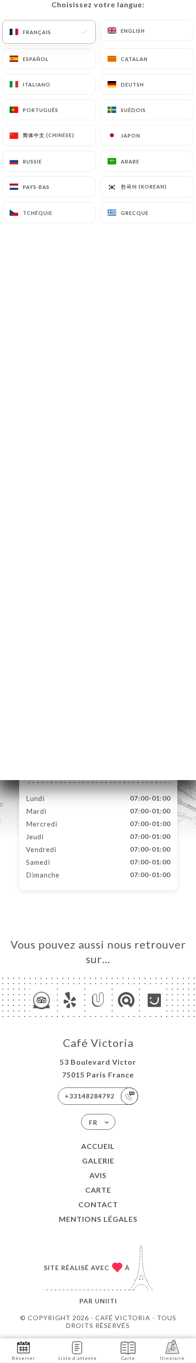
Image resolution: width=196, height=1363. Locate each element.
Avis (98, 1175)
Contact (98, 1204)
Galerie (98, 1160)
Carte (98, 1189)
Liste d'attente (77, 1358)
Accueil (98, 1146)
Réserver (23, 1358)
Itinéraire (172, 1358)
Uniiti (106, 1301)
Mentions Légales (98, 1219)
